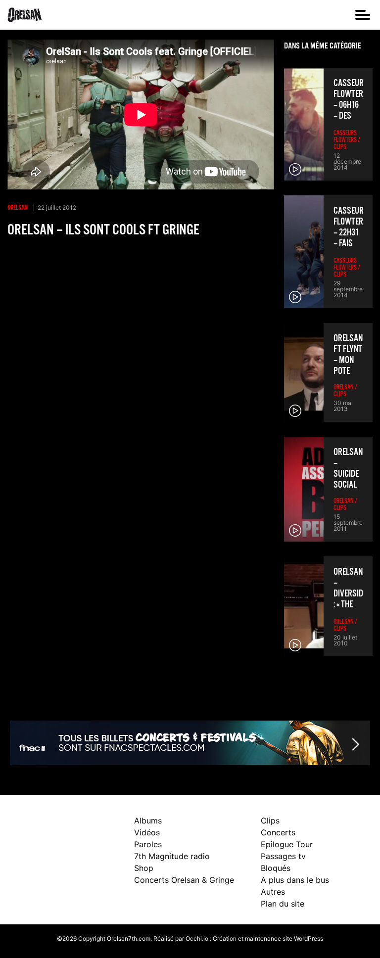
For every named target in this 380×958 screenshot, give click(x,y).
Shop (143, 868)
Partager (23, 255)
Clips (270, 820)
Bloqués (275, 868)
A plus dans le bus (295, 880)
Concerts (278, 832)
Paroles (148, 844)
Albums (148, 820)
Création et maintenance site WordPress (268, 938)
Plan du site (282, 904)
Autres (273, 892)
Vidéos (147, 832)
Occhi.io (197, 938)
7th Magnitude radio (172, 856)
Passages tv (283, 856)
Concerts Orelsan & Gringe (184, 880)
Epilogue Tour (287, 844)
